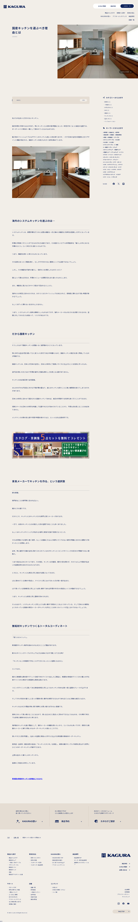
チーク (105, 167)
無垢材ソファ (12, 867)
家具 (105, 137)
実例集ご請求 (12, 904)
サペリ (121, 164)
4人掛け (118, 140)
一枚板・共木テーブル (15, 862)
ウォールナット (108, 159)
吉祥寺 (117, 132)
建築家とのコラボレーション (81, 863)
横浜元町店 (34, 899)
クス (105, 169)
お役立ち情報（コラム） (59, 890)
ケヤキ (114, 169)
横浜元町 (106, 135)
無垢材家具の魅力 (57, 860)
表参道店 (33, 890)
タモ (105, 164)
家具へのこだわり (35, 858)
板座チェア (118, 149)
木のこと (106, 110)
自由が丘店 (34, 897)
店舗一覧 (33, 887)
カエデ (119, 174)
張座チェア (107, 152)
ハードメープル (108, 162)
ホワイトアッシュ (112, 164)
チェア (115, 147)
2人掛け (112, 142)
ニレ (109, 177)
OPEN (83, 100)
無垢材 (112, 135)
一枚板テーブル (108, 147)
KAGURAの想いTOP (57, 858)
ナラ (115, 162)
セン (109, 169)
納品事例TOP (78, 858)
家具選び (110, 137)
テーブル (117, 137)
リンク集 (54, 892)
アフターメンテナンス (58, 865)
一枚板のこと (108, 105)
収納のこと (107, 113)
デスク (105, 154)
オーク (119, 162)
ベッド (111, 154)
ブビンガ (115, 177)
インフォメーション (109, 121)
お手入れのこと (108, 107)
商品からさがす (13, 858)
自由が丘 (111, 132)
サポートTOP (12, 887)
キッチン (106, 157)
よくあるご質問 (13, 894)
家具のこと (107, 102)
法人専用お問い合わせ (15, 901)
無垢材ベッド (12, 870)
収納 (10, 872)
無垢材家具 (118, 135)
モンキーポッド (113, 167)
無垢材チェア (12, 860)
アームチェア (115, 152)
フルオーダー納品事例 (37, 865)
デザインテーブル (13, 865)
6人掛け (106, 142)
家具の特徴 (34, 860)
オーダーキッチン (115, 157)
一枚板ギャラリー (35, 892)
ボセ (105, 172)
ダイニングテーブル (109, 140)
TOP (8, 837)
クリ (105, 177)
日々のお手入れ (13, 897)
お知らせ (54, 887)
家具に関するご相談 (14, 890)
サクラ (119, 169)
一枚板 (116, 144)
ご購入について (13, 892)
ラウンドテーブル (108, 144)
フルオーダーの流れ (36, 862)
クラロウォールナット (109, 174)
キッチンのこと (108, 116)
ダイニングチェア (108, 149)
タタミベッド (118, 154)
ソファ (122, 152)
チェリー (116, 159)
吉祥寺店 (33, 894)
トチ (120, 167)
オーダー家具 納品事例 (80, 860)
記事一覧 (16, 837)
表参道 (105, 132)
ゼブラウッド (111, 172)
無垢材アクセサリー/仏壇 (16, 874)
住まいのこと (108, 118)
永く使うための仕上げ (58, 862)
